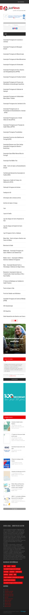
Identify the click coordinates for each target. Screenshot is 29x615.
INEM (15, 574)
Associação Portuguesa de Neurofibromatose (14, 59)
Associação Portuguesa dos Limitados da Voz (14, 103)
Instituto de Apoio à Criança (10, 203)
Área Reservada (21, 2)
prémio (10, 574)
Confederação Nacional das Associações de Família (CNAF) (14, 174)
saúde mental (18, 571)
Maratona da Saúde (8, 245)
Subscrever (14, 379)
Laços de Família (7, 213)
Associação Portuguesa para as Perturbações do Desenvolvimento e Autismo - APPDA (14, 110)
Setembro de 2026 (9, 591)
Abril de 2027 (8, 601)
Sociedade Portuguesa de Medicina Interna (13, 582)
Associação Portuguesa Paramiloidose (12, 132)
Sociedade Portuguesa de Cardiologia (12, 569)
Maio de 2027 (8, 603)
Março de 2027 (8, 600)
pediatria (6, 574)
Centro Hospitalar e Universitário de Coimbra (13, 577)
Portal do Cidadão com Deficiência (11, 293)
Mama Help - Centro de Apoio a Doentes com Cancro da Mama (14, 239)
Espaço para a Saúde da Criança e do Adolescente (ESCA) (12, 181)
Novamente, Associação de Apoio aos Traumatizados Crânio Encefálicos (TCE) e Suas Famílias (13, 274)
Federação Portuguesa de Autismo (11, 187)
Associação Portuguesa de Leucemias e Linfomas (13, 41)
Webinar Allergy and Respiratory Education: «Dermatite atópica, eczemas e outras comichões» (17, 485)
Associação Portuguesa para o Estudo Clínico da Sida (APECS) (12, 119)
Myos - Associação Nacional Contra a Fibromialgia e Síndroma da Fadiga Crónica (14, 266)
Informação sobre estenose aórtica (12, 198)
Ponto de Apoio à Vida (8, 288)
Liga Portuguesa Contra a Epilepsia (12, 233)
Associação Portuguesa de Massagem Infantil (12, 48)
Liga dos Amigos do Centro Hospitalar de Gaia (13, 220)
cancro (8, 566)
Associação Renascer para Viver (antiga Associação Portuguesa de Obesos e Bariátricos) (13, 146)
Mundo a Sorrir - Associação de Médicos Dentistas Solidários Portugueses (13, 259)
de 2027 (6, 597)
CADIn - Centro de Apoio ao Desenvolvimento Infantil (14, 167)
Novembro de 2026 (9, 594)
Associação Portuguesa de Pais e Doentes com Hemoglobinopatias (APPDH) (13, 71)
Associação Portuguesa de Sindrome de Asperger (13, 90)
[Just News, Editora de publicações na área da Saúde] (14, 9)
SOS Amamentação (8, 306)
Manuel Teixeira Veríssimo (9, 580)
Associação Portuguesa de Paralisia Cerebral (14, 77)
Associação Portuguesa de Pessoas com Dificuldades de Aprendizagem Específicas (13, 83)
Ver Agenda (14, 509)
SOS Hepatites (7, 311)
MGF (5, 566)
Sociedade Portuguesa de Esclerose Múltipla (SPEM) (14, 299)
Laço (4, 208)
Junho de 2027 (8, 604)
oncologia (6, 571)
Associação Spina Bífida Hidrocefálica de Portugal (13, 154)
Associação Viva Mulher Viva (10, 161)
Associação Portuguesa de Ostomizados (13, 64)
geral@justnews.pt (13, 375)
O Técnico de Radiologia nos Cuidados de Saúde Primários (13, 282)
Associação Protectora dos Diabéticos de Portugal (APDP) (13, 138)
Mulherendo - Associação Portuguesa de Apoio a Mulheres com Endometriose (13, 251)
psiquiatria (12, 571)
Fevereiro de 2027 (9, 598)
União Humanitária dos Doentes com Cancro (14, 316)
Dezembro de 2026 (9, 595)
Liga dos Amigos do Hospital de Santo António (12, 227)
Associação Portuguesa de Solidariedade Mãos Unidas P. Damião (13, 97)
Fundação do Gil (7, 192)
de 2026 (6, 589)
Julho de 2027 (8, 606)
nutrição (13, 566)
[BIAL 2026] (14, 16)
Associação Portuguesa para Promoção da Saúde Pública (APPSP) (13, 126)
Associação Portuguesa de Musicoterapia (13, 54)
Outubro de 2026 (8, 592)
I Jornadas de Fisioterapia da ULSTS (18, 471)
